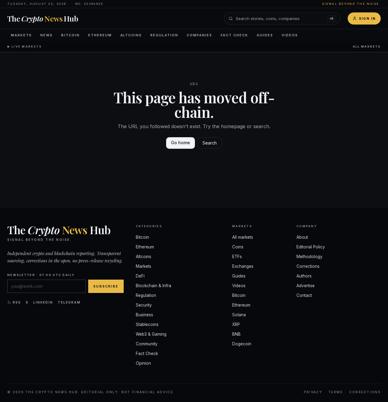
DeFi (140, 276)
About (302, 237)
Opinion (143, 363)
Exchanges (242, 266)
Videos (290, 35)
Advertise (305, 285)
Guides (265, 35)
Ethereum (100, 35)
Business (144, 314)
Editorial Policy (310, 246)
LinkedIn (43, 302)
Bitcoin (70, 35)
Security (144, 305)
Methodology (309, 256)
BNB (236, 334)
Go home (180, 142)
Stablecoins (147, 324)
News (46, 35)
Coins (237, 246)
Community (147, 343)
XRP (236, 324)
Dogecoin (241, 343)
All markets (367, 46)
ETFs (237, 256)
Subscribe (106, 286)
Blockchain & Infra (153, 285)
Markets (21, 35)
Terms (335, 392)
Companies (199, 35)
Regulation (164, 35)
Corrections (307, 266)
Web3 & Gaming (151, 334)
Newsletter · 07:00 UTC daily (41, 275)
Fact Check (234, 35)
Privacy (313, 392)
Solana (239, 314)
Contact (304, 295)
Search (209, 142)
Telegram (69, 302)
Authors (304, 276)
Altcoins (131, 35)
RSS (17, 302)
